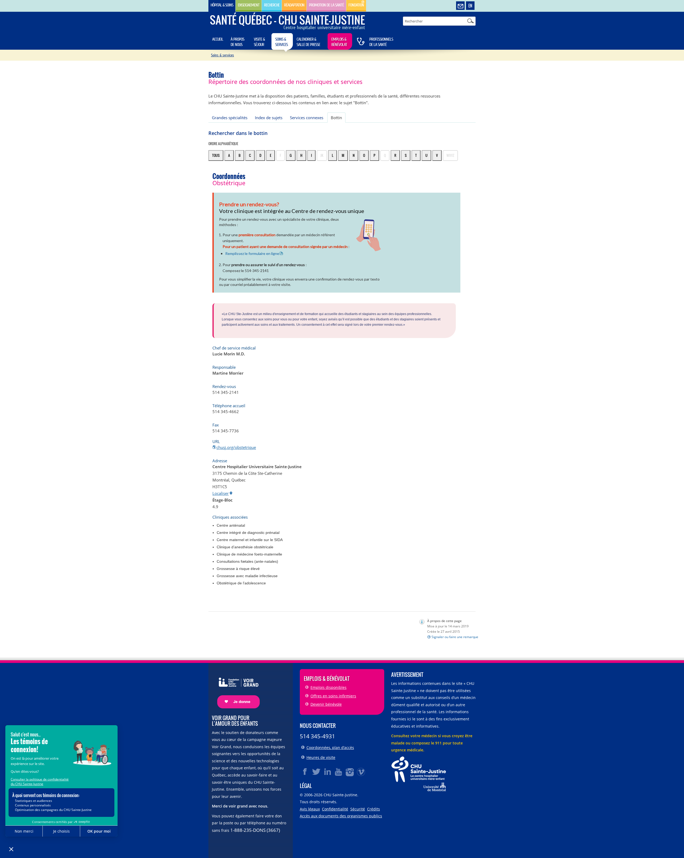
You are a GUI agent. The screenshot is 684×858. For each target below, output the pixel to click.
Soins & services (281, 42)
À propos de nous (237, 42)
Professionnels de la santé (381, 42)
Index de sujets (268, 117)
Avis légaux (310, 809)
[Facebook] (305, 771)
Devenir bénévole (326, 704)
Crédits (373, 809)
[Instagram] (350, 771)
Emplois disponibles (328, 687)
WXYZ (450, 155)
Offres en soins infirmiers (333, 695)
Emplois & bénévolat (339, 42)
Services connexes (306, 117)
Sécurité (357, 809)
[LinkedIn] (327, 771)
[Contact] (460, 5)
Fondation (356, 5)
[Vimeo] (361, 771)
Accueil (217, 39)
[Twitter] (316, 771)
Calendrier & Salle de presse (308, 42)
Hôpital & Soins (222, 5)
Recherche (271, 5)
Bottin (336, 117)
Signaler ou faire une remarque (455, 637)
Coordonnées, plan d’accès (330, 747)
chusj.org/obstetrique (236, 447)
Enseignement (248, 5)
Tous (216, 155)
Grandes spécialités (229, 117)
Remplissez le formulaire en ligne (252, 253)
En (470, 6)
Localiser (220, 493)
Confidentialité (335, 809)
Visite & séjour (259, 42)
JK (321, 155)
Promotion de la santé (326, 5)
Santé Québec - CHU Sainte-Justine (287, 20)
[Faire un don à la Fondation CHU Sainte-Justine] (236, 688)
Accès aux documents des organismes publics (341, 815)
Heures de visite (320, 757)
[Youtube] (338, 771)
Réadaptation (294, 5)
